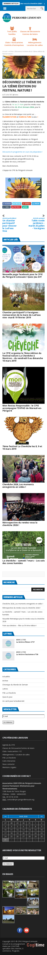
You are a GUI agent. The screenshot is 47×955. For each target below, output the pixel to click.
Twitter (17, 204)
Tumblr (7, 207)
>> (42, 816)
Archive (10, 51)
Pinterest (17, 207)
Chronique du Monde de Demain (15, 684)
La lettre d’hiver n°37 (25, 642)
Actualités (6, 676)
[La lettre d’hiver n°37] (8, 643)
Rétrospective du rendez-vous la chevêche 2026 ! (19, 524)
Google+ (27, 204)
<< (5, 816)
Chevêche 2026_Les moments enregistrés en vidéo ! (18, 485)
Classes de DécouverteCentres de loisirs (30, 32)
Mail (26, 207)
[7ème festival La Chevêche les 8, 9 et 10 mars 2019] (23, 430)
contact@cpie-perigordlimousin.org (20, 799)
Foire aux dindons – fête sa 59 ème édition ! (19, 625)
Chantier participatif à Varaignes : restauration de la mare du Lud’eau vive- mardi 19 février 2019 (21, 315)
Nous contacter (8, 764)
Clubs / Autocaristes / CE (12, 751)
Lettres (23, 640)
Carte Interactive (8, 761)
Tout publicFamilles (12, 32)
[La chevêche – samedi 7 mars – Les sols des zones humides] (23, 545)
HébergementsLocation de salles (35, 43)
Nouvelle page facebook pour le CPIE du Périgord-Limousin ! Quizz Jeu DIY (22, 275)
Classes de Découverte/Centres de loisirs (18, 748)
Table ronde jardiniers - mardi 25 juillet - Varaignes (37, 223)
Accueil (4, 51)
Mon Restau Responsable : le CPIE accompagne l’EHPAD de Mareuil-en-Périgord (22, 408)
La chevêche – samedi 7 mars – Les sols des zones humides (23, 562)
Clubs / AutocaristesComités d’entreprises (14, 43)
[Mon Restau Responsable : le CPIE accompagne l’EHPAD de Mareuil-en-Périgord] (23, 385)
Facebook (8, 204)
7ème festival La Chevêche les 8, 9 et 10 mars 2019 (22, 447)
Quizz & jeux (7, 697)
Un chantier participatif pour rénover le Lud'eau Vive (9, 224)
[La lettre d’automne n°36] (8, 655)
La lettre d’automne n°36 (27, 654)
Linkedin (36, 204)
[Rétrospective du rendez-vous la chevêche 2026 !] (23, 507)
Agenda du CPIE (8, 745)
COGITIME (15, 946)
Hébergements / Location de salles (16, 754)
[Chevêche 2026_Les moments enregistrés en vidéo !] (23, 469)
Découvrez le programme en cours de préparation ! (22, 152)
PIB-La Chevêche (9, 693)
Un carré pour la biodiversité (13, 701)
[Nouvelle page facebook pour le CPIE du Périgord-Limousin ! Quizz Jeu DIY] (23, 258)
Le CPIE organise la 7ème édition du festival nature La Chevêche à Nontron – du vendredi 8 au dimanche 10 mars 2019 (22, 357)
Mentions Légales (9, 767)
